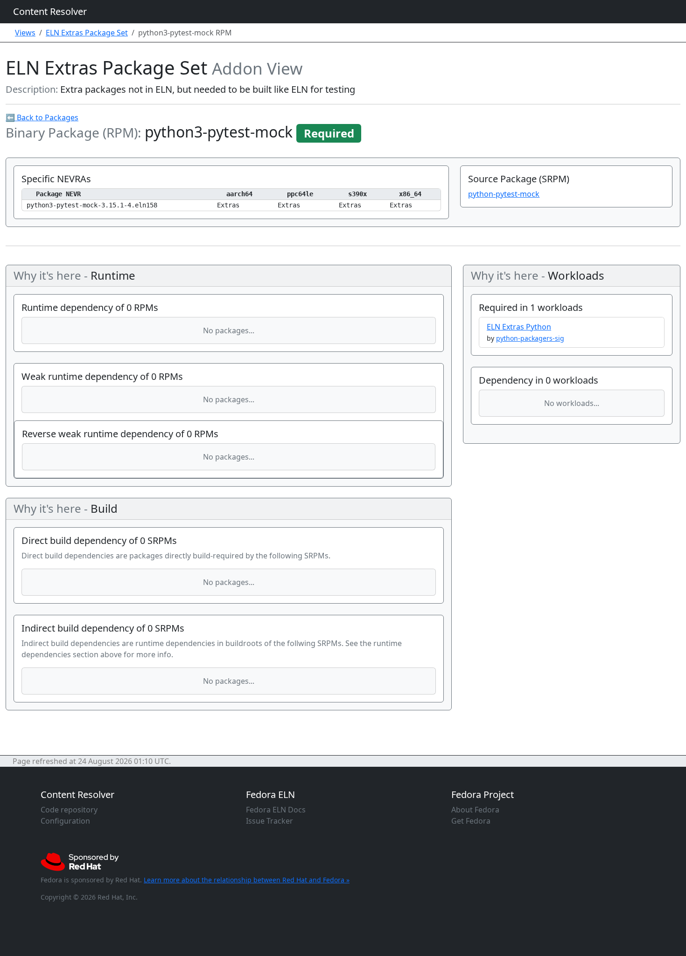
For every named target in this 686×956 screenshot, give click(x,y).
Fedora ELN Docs (276, 810)
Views (25, 33)
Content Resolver (50, 11)
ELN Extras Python (519, 327)
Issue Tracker (269, 821)
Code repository (69, 810)
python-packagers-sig (530, 338)
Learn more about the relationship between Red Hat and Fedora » (247, 879)
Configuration (65, 821)
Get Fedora (470, 821)
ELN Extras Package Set (87, 33)
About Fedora (475, 810)
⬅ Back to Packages (42, 117)
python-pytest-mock (503, 194)
